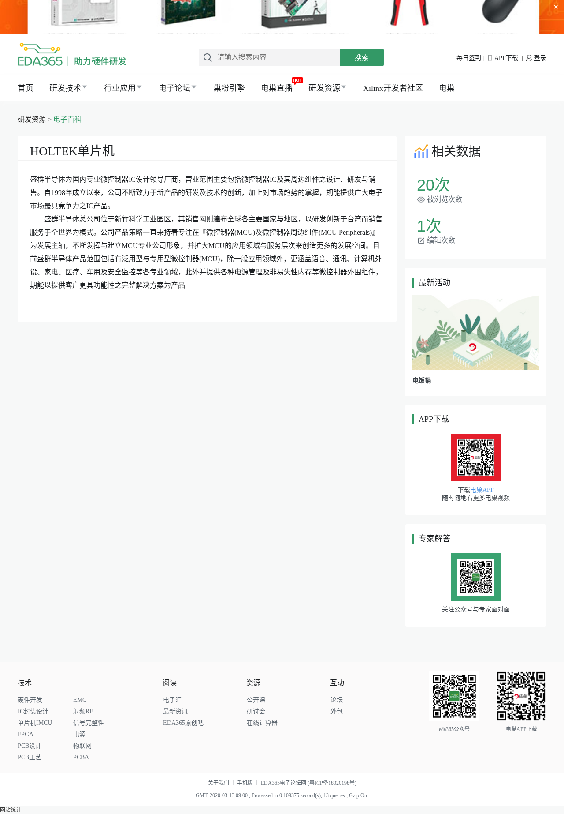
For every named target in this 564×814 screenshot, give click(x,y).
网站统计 (10, 810)
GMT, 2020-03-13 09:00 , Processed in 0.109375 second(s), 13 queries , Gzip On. (282, 795)
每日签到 (468, 58)
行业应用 (120, 88)
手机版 (249, 783)
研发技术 (65, 88)
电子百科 (67, 119)
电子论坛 (174, 88)
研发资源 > (35, 119)
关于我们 (222, 783)
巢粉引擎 (229, 88)
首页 (25, 88)
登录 (540, 58)
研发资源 (324, 88)
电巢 (447, 88)
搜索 (362, 57)
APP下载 (506, 58)
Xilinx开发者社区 (393, 88)
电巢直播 (277, 88)
